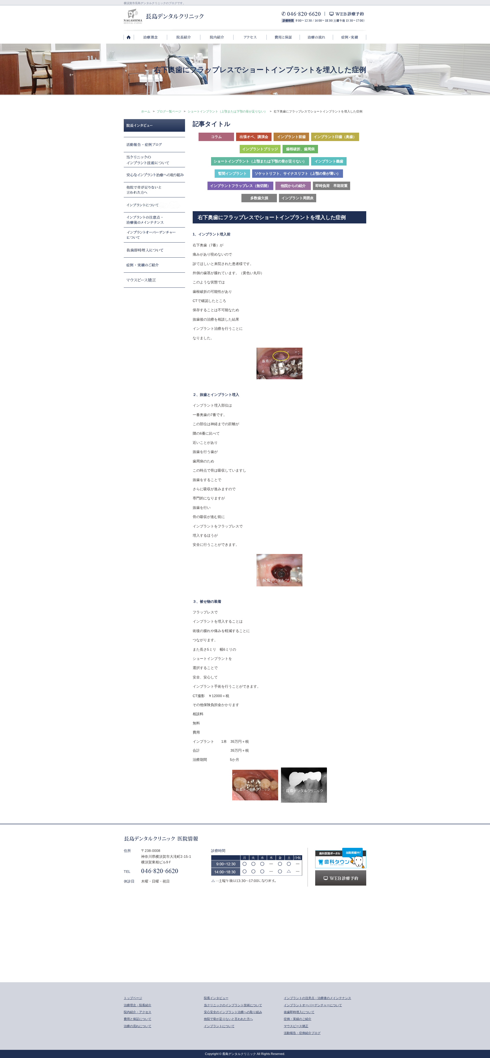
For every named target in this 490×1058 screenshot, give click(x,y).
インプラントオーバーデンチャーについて (313, 1005)
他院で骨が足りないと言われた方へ (228, 1019)
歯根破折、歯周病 (300, 149)
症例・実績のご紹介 (297, 1019)
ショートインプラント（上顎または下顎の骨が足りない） (227, 111)
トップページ (133, 998)
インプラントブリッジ (260, 149)
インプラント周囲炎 (297, 198)
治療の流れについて (137, 1026)
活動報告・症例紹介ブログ (302, 1033)
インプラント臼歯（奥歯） (335, 137)
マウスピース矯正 (296, 1026)
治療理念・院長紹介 (137, 1005)
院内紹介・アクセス (137, 1012)
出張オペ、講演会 (254, 137)
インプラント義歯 (329, 161)
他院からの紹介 (293, 186)
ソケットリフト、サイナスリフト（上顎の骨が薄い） (297, 173)
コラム (216, 137)
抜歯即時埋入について (299, 1012)
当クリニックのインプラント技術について (233, 1005)
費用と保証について (137, 1019)
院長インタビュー (216, 998)
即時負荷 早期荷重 (331, 186)
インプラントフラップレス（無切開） (240, 186)
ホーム (145, 111)
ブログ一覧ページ (169, 111)
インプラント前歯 (291, 137)
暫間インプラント (232, 173)
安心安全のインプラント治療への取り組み (233, 1012)
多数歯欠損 (259, 198)
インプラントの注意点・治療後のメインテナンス (317, 998)
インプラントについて (219, 1026)
